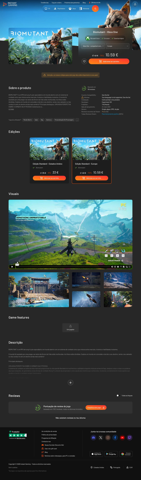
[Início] (10, 4)
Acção (117, 109)
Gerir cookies (13, 467)
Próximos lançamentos (72, 3)
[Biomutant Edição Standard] (49, 156)
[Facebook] (115, 437)
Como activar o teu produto (111, 100)
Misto (104, 112)
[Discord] (93, 437)
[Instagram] (108, 437)
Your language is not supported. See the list (116, 97)
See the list (105, 95)
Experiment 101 (107, 102)
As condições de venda (49, 431)
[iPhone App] (96, 454)
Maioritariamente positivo (110, 114)
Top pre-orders (56, 3)
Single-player (106, 109)
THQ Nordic (106, 104)
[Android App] (111, 454)
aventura (49, 120)
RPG (112, 109)
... (77, 120)
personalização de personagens (64, 120)
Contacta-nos (46, 441)
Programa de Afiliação (49, 438)
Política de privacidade (49, 435)
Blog (84, 3)
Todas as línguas (127, 395)
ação (36, 120)
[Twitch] (129, 437)
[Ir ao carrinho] (128, 4)
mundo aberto (28, 120)
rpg (42, 120)
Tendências (45, 3)
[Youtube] (122, 437)
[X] (101, 437)
